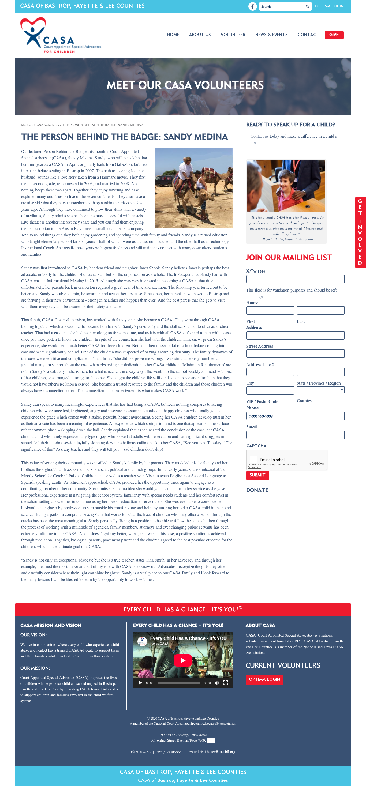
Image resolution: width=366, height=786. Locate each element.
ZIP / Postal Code (262, 401)
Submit (258, 475)
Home (173, 35)
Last (301, 321)
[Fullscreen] (225, 683)
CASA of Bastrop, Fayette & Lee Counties (82, 6)
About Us (200, 35)
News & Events (271, 35)
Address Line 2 (260, 364)
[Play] (140, 683)
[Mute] (217, 683)
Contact (308, 35)
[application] (183, 660)
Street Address (259, 346)
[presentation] (287, 460)
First (250, 321)
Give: (334, 35)
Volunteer (233, 35)
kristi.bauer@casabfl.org (216, 751)
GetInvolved (361, 232)
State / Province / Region (319, 383)
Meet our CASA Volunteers (40, 124)
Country (304, 400)
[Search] (307, 6)
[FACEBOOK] (252, 6)
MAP (211, 740)
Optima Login (329, 6)
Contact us (259, 136)
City (250, 383)
